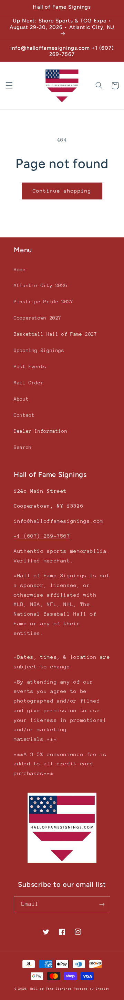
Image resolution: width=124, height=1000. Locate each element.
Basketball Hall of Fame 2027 (55, 334)
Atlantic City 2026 (40, 285)
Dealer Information (40, 431)
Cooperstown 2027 (37, 318)
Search (23, 447)
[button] (9, 86)
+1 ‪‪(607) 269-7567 (42, 536)
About (21, 399)
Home (20, 269)
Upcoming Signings (39, 350)
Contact (24, 415)
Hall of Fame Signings (51, 988)
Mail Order (28, 382)
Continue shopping (62, 191)
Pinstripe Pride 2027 (43, 301)
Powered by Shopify (92, 988)
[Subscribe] (102, 904)
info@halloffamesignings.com (58, 521)
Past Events (30, 366)
